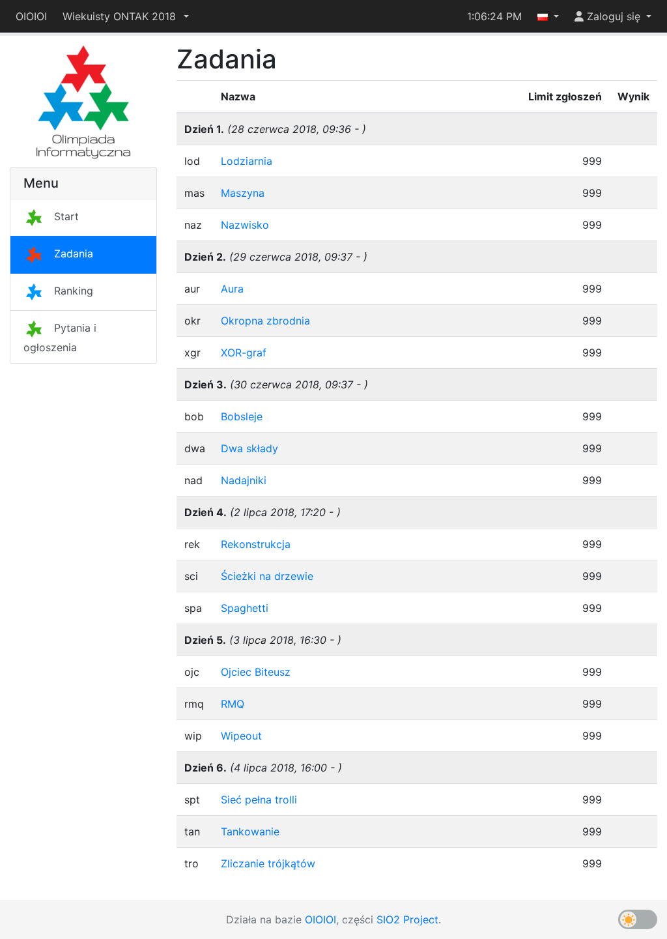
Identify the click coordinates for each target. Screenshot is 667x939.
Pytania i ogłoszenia (59, 337)
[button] (126, 16)
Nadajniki (243, 480)
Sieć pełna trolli (259, 799)
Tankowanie (250, 831)
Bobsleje (242, 416)
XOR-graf (243, 352)
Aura (232, 288)
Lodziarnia (246, 160)
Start (66, 216)
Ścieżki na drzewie (267, 576)
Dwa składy (249, 448)
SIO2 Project (407, 919)
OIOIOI (31, 16)
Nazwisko (245, 224)
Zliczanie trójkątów (268, 863)
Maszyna (242, 192)
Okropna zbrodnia (265, 320)
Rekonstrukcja (256, 544)
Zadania (73, 253)
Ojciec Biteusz (256, 671)
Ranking (73, 290)
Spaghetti (244, 607)
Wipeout (241, 735)
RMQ (232, 703)
